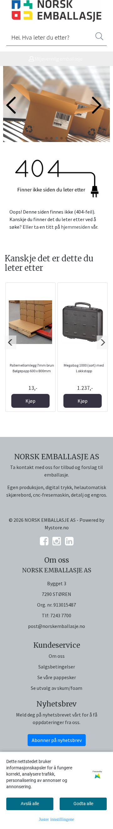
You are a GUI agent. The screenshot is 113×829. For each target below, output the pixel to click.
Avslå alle (30, 803)
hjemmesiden (75, 227)
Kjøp (30, 401)
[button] (46, 138)
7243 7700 (60, 615)
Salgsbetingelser (56, 666)
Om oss (57, 656)
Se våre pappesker (56, 677)
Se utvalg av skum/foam (56, 688)
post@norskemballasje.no (56, 626)
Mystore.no (57, 527)
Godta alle (83, 803)
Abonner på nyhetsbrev (57, 740)
